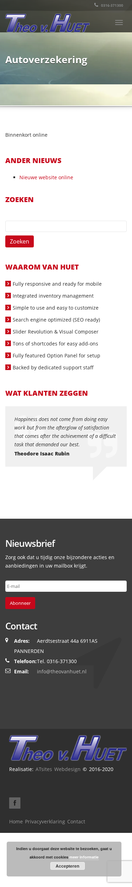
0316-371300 (111, 5)
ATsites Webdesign (58, 769)
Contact (76, 821)
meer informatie (84, 857)
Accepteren (67, 866)
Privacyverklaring (45, 821)
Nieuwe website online (46, 177)
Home (16, 821)
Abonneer (20, 603)
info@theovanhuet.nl (62, 671)
